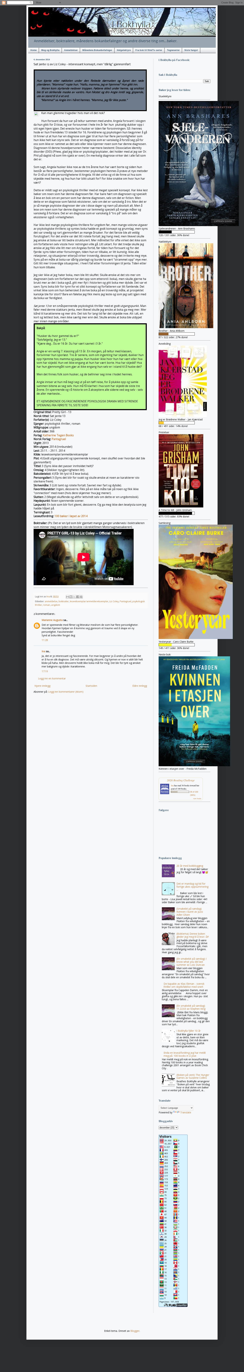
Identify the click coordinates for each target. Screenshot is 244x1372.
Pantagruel (59, 439)
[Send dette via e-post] (67, 597)
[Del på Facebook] (77, 597)
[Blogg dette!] (71, 597)
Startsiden (91, 685)
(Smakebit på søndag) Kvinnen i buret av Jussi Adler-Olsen (189, 911)
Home (33, 50)
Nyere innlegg (42, 685)
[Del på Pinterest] (81, 597)
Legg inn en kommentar (52, 678)
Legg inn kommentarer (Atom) (65, 691)
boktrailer (64, 601)
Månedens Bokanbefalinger (97, 50)
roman (46, 604)
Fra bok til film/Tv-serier (148, 50)
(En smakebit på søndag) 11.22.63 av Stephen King (190, 1007)
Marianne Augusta (52, 620)
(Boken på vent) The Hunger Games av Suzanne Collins (192, 1076)
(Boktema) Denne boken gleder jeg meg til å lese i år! (192, 935)
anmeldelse (51, 601)
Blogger (135, 1330)
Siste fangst (191, 50)
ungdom (55, 604)
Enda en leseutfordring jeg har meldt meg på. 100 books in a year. (185, 1054)
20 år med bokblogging (189, 865)
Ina (43, 651)
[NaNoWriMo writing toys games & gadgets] (184, 231)
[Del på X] (74, 597)
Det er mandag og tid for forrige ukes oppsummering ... (192, 886)
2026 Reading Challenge (181, 780)
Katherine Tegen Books (58, 435)
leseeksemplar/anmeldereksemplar (89, 601)
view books (197, 798)
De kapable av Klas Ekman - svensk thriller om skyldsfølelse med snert (184, 985)
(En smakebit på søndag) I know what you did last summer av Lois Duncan (191, 961)
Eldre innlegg (139, 685)
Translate (185, 1112)
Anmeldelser (71, 50)
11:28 (45, 640)
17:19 (45, 671)
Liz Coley (114, 601)
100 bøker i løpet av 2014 (71, 516)
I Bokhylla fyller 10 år (188, 1030)
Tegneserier (173, 50)
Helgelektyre (124, 50)
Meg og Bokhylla (50, 50)
